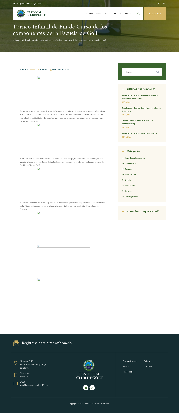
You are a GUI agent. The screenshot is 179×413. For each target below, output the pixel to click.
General (128, 169)
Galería (108, 13)
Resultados (130, 185)
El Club (117, 13)
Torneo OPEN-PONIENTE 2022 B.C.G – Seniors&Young (138, 122)
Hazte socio (155, 14)
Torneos (43, 69)
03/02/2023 (126, 102)
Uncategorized (131, 196)
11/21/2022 (126, 127)
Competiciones (93, 13)
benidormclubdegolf (61, 69)
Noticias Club (130, 174)
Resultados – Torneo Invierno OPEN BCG (139, 133)
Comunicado (130, 163)
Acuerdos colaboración (135, 158)
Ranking (128, 180)
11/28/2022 (126, 115)
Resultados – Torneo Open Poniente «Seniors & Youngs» (141, 109)
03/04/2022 (126, 137)
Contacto (129, 13)
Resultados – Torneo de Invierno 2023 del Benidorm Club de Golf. (140, 97)
